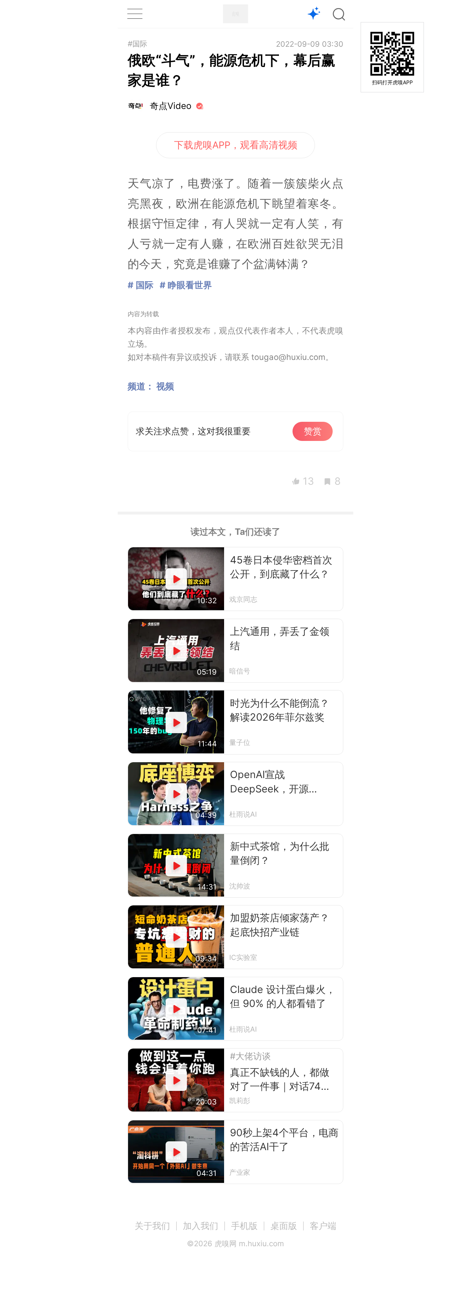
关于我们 (152, 1225)
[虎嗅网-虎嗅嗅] (314, 14)
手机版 (244, 1225)
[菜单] (135, 14)
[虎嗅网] (235, 13)
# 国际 (140, 285)
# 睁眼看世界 (186, 285)
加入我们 (200, 1225)
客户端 (323, 1225)
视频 (165, 386)
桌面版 (283, 1225)
